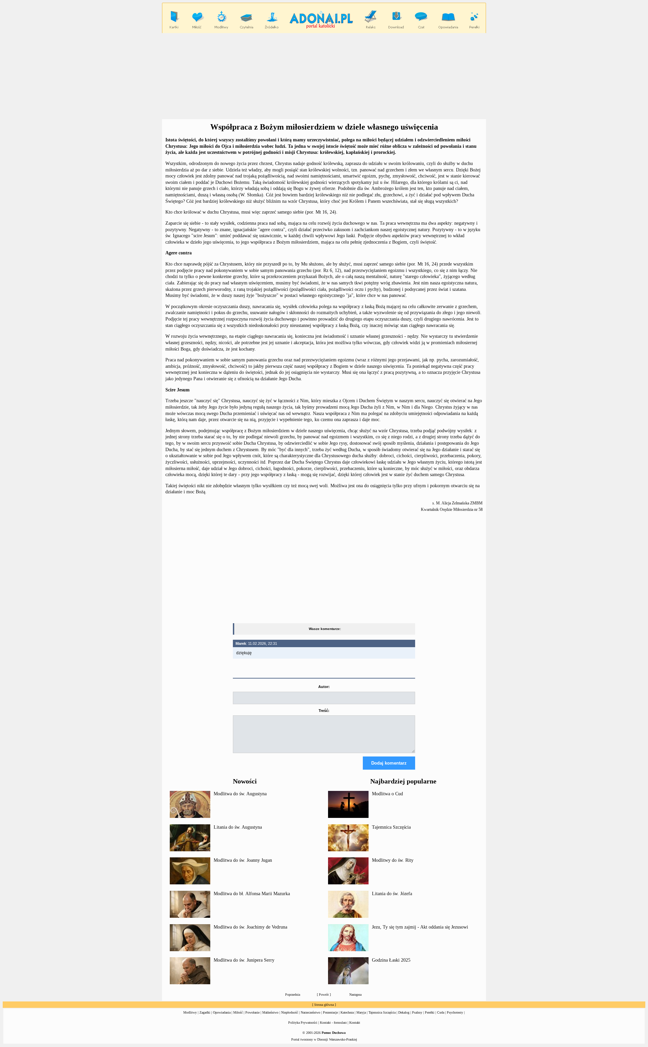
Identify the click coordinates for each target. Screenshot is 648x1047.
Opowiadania (222, 1012)
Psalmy (417, 1012)
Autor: (324, 687)
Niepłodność (289, 1012)
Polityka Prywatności (302, 1022)
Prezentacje (330, 1012)
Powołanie (252, 1012)
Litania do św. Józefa (392, 893)
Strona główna (324, 1005)
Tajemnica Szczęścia (391, 827)
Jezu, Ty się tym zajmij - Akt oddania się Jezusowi (420, 927)
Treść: (324, 711)
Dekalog (403, 1012)
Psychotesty (455, 1012)
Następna (355, 994)
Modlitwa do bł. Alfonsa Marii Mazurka (252, 893)
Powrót (324, 994)
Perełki (429, 1012)
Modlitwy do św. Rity (392, 860)
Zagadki (204, 1012)
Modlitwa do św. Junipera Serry (244, 960)
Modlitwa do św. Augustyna (240, 793)
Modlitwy (190, 1012)
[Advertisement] (324, 76)
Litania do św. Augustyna (238, 827)
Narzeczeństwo (310, 1012)
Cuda (440, 1012)
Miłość (238, 1012)
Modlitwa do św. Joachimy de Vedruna (250, 927)
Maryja (361, 1012)
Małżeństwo (270, 1012)
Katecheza (347, 1012)
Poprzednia (292, 994)
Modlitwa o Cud (387, 793)
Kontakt (354, 1022)
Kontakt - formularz (333, 1022)
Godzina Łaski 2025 (391, 960)
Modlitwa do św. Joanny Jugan (243, 860)
